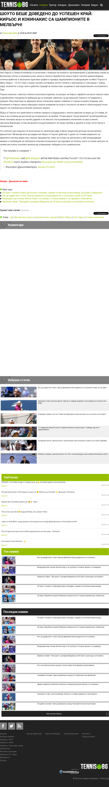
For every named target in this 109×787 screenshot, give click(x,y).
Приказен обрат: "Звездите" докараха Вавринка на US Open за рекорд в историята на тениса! (48, 201)
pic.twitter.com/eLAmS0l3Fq (68, 162)
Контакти (86, 734)
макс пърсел (51, 217)
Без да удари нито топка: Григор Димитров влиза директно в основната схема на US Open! (47, 195)
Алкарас (62, 5)
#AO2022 (8, 162)
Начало (34, 5)
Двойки (39, 217)
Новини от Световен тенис (11, 746)
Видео (94, 5)
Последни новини (15, 611)
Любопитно (5, 748)
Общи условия (88, 737)
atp (12, 217)
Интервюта (5, 757)
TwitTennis (10, 477)
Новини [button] (43, 7)
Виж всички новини (53, 714)
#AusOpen (47, 162)
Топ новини (11, 551)
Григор (52, 5)
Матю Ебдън (65, 217)
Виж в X (4, 486)
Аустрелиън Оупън (24, 217)
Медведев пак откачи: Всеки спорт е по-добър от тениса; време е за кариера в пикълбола (47, 198)
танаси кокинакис (95, 217)
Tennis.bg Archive (10, 33)
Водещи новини (7, 737)
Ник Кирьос (79, 217)
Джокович (74, 5)
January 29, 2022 (46, 167)
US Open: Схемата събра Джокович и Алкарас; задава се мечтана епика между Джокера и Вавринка (52, 192)
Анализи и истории (8, 751)
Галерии (85, 5)
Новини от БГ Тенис (8, 754)
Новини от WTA (6, 742)
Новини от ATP (6, 740)
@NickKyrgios (33, 158)
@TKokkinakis (13, 158)
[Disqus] (54, 267)
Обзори (3, 760)
